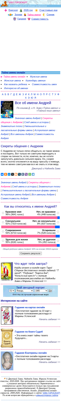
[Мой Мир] (9, 174)
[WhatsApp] (29, 174)
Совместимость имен (44, 84)
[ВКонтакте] (2, 174)
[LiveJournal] (19, 174)
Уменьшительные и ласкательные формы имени (29, 190)
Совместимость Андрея (14, 198)
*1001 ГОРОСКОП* (51, 393)
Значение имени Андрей (28, 118)
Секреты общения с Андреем (22, 146)
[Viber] (26, 174)
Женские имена (12, 80)
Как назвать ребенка (15, 84)
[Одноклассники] (5, 174)
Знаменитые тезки (11, 126)
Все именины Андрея (22, 134)
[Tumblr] (22, 174)
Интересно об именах (16, 88)
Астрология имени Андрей (15, 194)
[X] (12, 174)
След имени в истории (36, 122)
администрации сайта (47, 395)
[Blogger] (16, 174)
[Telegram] (33, 174)
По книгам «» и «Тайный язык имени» (38, 109)
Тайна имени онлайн (14, 76)
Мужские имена (38, 76)
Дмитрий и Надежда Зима (46, 168)
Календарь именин (36, 80)
